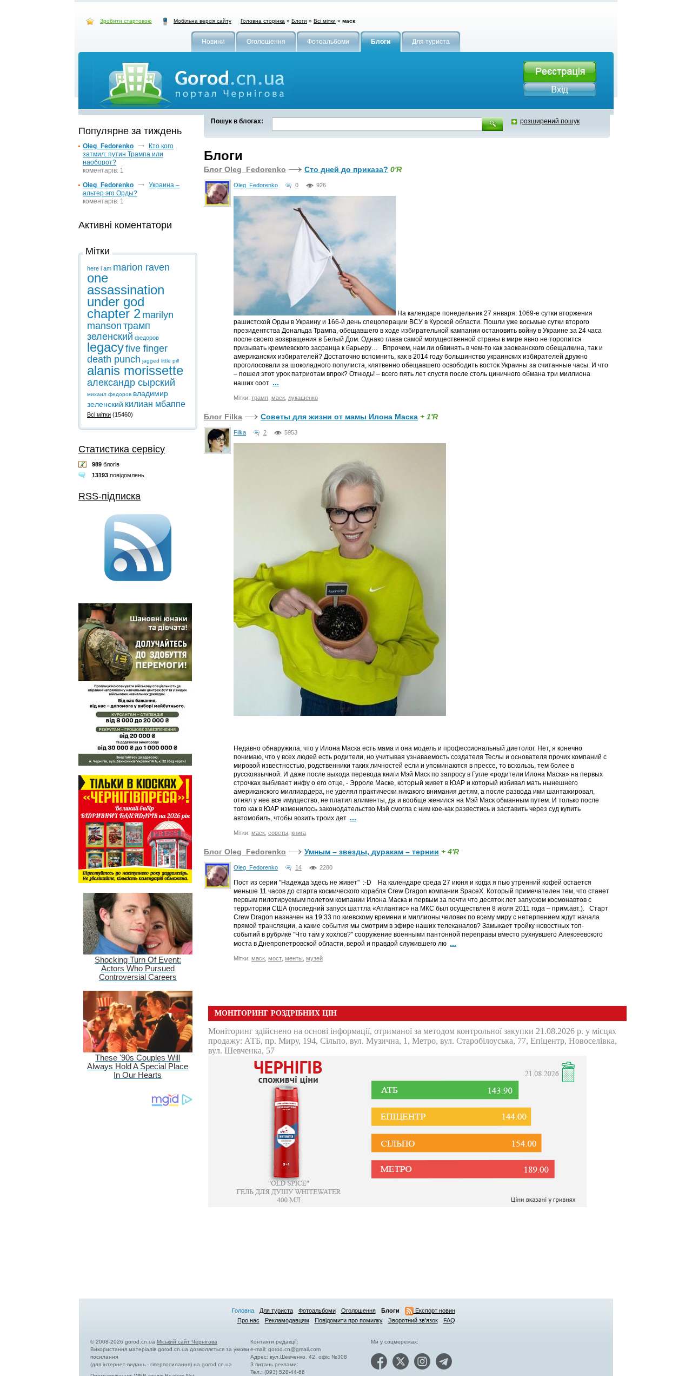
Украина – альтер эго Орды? (131, 189)
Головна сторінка (263, 21)
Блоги (299, 21)
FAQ (449, 1320)
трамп (259, 397)
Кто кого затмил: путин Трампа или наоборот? (128, 154)
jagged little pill (160, 361)
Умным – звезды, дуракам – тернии (371, 851)
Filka (240, 432)
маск (278, 397)
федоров (147, 337)
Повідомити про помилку (349, 1320)
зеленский (110, 336)
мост (275, 958)
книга (298, 832)
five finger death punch (127, 354)
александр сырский (131, 382)
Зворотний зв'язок (413, 1320)
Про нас (248, 1320)
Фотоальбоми (317, 1310)
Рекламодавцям (287, 1320)
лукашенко (303, 397)
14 (298, 867)
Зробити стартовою (126, 21)
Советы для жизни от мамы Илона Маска (339, 416)
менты (294, 958)
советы (278, 832)
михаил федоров (109, 394)
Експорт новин (434, 1310)
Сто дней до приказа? (346, 169)
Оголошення (358, 1310)
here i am (99, 268)
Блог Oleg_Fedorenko (245, 169)
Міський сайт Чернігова (187, 1342)
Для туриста (276, 1310)
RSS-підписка (109, 496)
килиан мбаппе (155, 404)
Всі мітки (325, 21)
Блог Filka (223, 416)
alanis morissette (135, 370)
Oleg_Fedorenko (256, 185)
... (275, 382)
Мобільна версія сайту (202, 21)
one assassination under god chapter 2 (125, 296)
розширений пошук (550, 121)
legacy (105, 347)
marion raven (141, 267)
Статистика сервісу (121, 449)
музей (314, 958)
